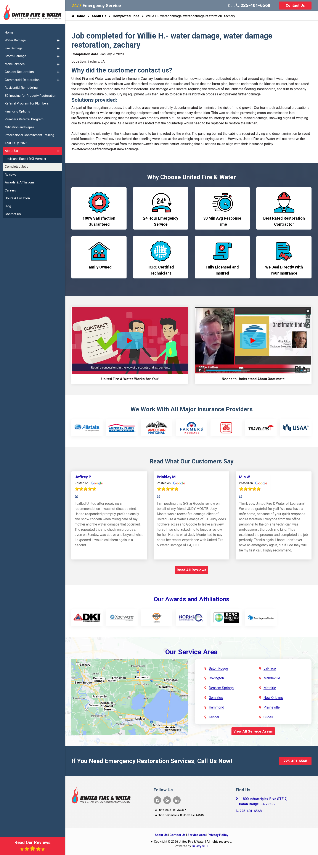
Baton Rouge (218, 668)
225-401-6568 (254, 5)
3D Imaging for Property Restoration (30, 96)
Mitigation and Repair (19, 127)
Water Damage (15, 40)
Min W (244, 477)
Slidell (268, 717)
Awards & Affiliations (20, 182)
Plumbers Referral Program (24, 119)
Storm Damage (15, 56)
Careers (10, 190)
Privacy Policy (218, 835)
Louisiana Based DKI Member (25, 159)
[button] (58, 40)
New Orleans (273, 698)
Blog (8, 206)
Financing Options (17, 111)
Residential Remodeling (21, 88)
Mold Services (15, 64)
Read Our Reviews (32, 842)
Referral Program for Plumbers (27, 103)
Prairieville (271, 707)
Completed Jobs (126, 16)
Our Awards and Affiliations (191, 599)
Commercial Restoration (22, 80)
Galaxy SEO (200, 846)
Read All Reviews (191, 570)
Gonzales (216, 698)
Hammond (216, 707)
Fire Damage (13, 48)
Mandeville (271, 678)
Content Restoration (19, 72)
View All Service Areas (253, 731)
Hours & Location (17, 198)
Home (80, 16)
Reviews (10, 175)
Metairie (269, 688)
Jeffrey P (83, 477)
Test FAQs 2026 (16, 143)
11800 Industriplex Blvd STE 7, (263, 801)
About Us (99, 16)
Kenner (214, 717)
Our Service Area (191, 652)
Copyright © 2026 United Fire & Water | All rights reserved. (193, 841)
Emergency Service (96, 5)
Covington (216, 678)
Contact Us (295, 5)
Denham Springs (221, 688)
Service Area (197, 835)
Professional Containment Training (29, 135)
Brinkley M (166, 477)
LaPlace (269, 668)
